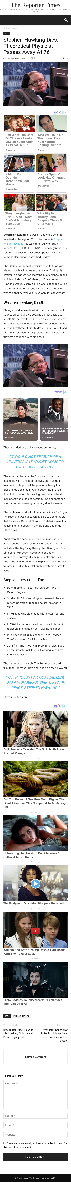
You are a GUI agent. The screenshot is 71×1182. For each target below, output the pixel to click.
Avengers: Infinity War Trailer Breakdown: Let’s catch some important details (54, 1035)
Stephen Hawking (21, 1015)
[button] (5, 20)
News (15, 28)
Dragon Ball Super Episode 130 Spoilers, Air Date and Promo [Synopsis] (18, 1033)
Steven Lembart (11, 58)
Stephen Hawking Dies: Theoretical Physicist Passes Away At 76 (30, 45)
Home (6, 28)
